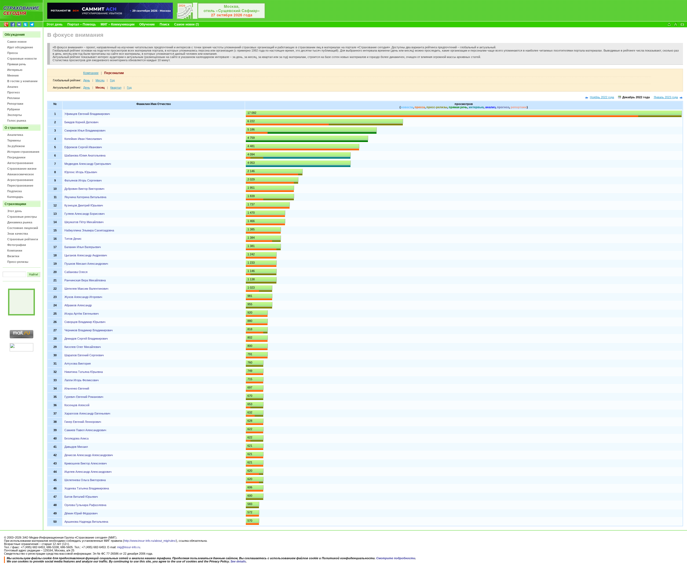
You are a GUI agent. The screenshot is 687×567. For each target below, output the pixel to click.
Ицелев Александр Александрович (88, 471)
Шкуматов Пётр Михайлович (84, 222)
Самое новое (17, 41)
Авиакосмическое (20, 174)
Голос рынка (16, 120)
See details (238, 561)
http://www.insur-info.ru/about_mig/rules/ (150, 540)
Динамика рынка (19, 222)
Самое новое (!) (186, 24)
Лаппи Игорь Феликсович (81, 380)
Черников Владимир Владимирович (88, 330)
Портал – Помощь (81, 24)
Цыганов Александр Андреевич (85, 255)
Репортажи (15, 103)
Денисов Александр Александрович (88, 455)
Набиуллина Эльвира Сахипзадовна (89, 230)
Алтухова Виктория (77, 363)
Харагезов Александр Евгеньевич (87, 413)
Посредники (16, 157)
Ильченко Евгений (76, 388)
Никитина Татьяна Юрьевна (83, 371)
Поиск (164, 24)
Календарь (15, 196)
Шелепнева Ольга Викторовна (85, 480)
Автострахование (20, 163)
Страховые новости (22, 58)
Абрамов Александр (78, 305)
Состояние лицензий (22, 228)
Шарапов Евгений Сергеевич (84, 355)
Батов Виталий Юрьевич (81, 496)
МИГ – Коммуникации (117, 24)
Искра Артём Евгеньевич (81, 313)
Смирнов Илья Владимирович (84, 130)
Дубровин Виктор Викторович (84, 188)
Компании (14, 250)
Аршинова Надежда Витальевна (86, 521)
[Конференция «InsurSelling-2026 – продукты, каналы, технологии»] (221, 17)
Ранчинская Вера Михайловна (85, 280)
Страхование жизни (21, 168)
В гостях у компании (22, 81)
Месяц (100, 80)
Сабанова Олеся (75, 272)
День (86, 80)
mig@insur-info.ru (128, 547)
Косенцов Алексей (76, 405)
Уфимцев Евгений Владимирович (87, 113)
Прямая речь (16, 64)
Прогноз (13, 92)
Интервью (14, 69)
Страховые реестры (22, 216)
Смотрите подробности (395, 558)
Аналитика (15, 134)
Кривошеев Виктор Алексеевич (85, 463)
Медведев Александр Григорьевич (87, 163)
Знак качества (17, 233)
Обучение (147, 24)
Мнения (13, 75)
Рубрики (13, 109)
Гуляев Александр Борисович (84, 213)
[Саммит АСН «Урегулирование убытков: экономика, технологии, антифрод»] (110, 17)
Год (112, 80)
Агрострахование (20, 179)
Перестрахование (20, 185)
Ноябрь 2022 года (602, 97)
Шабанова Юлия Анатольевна (84, 155)
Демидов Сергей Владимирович (86, 338)
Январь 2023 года (666, 97)
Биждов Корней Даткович (81, 122)
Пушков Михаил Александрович (86, 263)
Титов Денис (73, 238)
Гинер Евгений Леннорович (82, 421)
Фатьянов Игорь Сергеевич (83, 180)
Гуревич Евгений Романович (83, 396)
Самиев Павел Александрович (85, 430)
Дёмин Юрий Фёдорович (81, 513)
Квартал (115, 87)
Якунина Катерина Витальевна (85, 197)
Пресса (12, 52)
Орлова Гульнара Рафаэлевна (85, 505)
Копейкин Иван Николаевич (83, 138)
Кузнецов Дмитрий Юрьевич (83, 205)
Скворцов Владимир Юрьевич (84, 322)
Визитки (13, 256)
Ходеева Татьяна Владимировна (86, 488)
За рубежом (16, 146)
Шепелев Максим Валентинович (86, 288)
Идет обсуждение (20, 47)
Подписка (14, 191)
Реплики (13, 98)
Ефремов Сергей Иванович (83, 147)
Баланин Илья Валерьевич (82, 247)
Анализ (12, 86)
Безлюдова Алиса (76, 438)
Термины (14, 140)
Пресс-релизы (17, 261)
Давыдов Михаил (76, 446)
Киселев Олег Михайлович (82, 346)
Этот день (54, 24)
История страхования (23, 151)
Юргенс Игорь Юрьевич (80, 172)
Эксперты (14, 115)
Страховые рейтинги (22, 239)
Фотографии (16, 244)
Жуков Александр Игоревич (83, 297)
